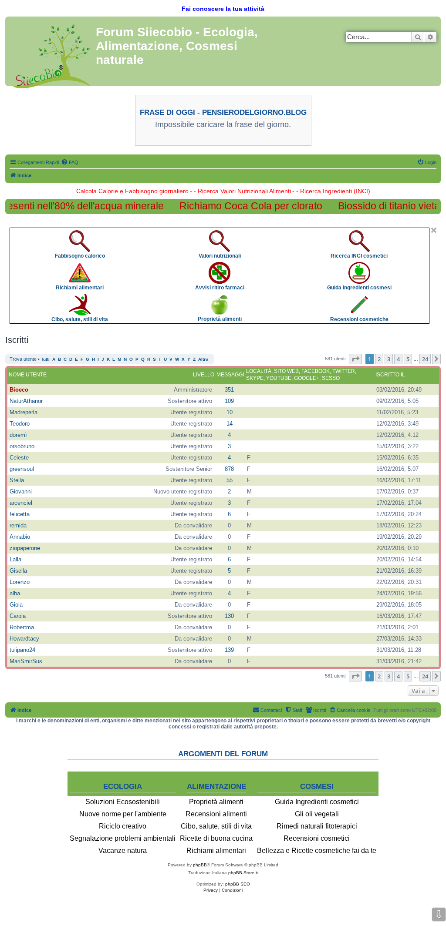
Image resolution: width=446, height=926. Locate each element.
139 (229, 650)
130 (229, 616)
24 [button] (425, 359)
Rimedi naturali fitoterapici (317, 826)
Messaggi (230, 375)
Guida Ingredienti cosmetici (317, 801)
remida (18, 525)
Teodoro (20, 423)
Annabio (20, 536)
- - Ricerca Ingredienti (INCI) (331, 191)
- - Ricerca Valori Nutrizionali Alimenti (240, 191)
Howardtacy (24, 638)
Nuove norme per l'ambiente (122, 814)
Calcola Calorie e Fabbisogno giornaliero (132, 191)
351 (229, 389)
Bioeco (19, 389)
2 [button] (379, 359)
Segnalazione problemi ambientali (123, 838)
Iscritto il (390, 375)
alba (15, 593)
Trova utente (23, 359)
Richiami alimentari (216, 850)
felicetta (20, 514)
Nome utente (28, 375)
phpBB (200, 864)
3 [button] (388, 359)
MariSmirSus (26, 661)
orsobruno (22, 446)
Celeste (19, 457)
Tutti (45, 359)
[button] (355, 359)
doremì (18, 435)
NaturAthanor (26, 401)
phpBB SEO (237, 884)
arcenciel (21, 503)
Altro (203, 359)
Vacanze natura (122, 850)
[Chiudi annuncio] (433, 230)
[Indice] (51, 54)
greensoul (22, 469)
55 (229, 480)
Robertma (22, 627)
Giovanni (21, 491)
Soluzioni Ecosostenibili (122, 801)
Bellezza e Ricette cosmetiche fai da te (316, 850)
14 (229, 423)
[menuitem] (69, 162)
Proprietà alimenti (216, 801)
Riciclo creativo (122, 826)
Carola (18, 616)
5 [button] (407, 359)
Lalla (15, 559)
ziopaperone (25, 548)
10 (229, 412)
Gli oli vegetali (317, 814)
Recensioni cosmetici (317, 838)
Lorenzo (20, 582)
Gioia (16, 604)
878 (229, 469)
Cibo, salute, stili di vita (216, 826)
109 (229, 401)
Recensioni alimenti (216, 814)
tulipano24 (22, 650)
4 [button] (398, 359)
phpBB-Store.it (243, 872)
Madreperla (23, 412)
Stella (17, 480)
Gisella (18, 570)
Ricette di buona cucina (216, 838)
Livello (203, 375)
